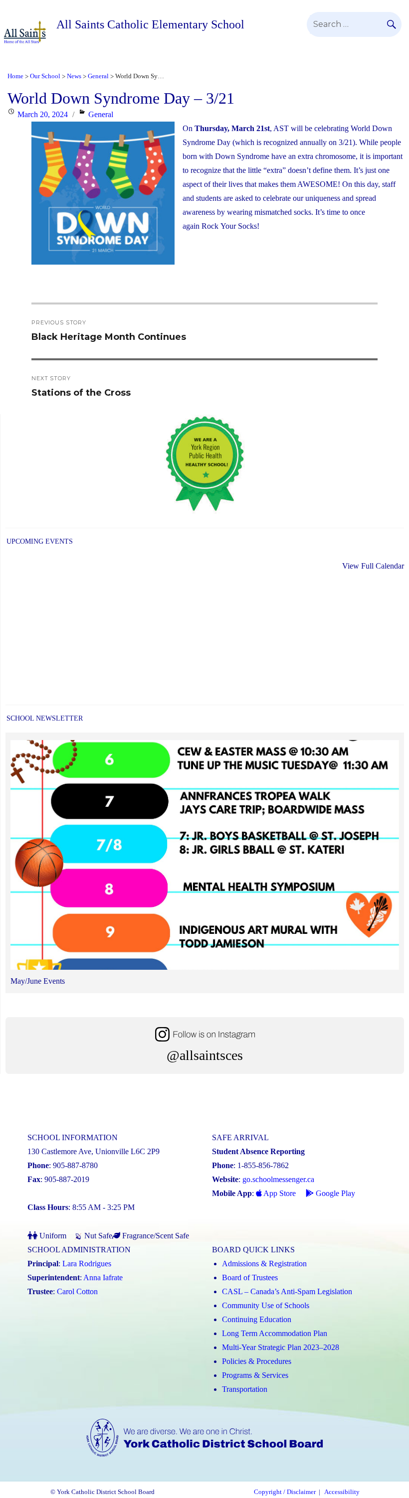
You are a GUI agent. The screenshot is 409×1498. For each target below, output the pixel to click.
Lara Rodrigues (86, 1263)
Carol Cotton (77, 1291)
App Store (279, 1193)
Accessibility (342, 1492)
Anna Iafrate (103, 1277)
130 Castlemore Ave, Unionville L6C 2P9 (93, 1151)
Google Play (334, 1193)
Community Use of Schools (265, 1305)
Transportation (244, 1389)
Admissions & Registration (264, 1263)
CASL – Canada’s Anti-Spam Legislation (287, 1291)
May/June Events (37, 981)
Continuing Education (256, 1319)
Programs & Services (255, 1375)
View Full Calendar (373, 566)
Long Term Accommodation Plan (274, 1333)
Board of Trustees (250, 1277)
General (100, 114)
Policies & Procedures (256, 1361)
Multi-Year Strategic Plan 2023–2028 (280, 1347)
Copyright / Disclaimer (285, 1492)
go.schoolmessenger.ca (278, 1179)
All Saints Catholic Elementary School (150, 24)
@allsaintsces (205, 1055)
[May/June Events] (204, 857)
